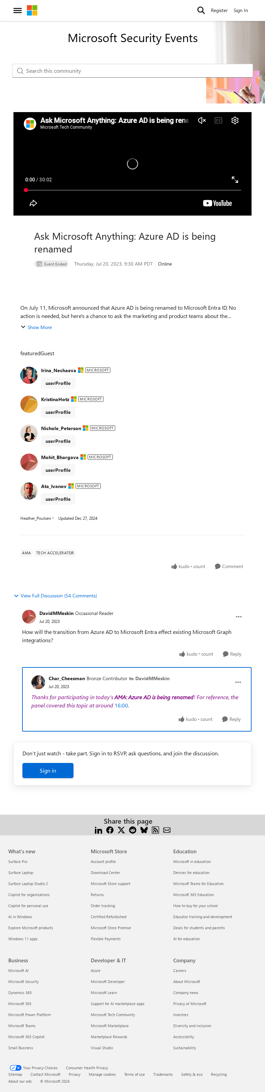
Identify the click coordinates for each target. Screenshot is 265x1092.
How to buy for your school (195, 905)
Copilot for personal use (28, 905)
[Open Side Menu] (17, 10)
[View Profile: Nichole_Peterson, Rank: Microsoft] (29, 433)
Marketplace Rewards (109, 1036)
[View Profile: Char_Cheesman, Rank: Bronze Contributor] (38, 682)
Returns (97, 894)
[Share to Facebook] (110, 829)
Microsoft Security (23, 981)
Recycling (219, 1074)
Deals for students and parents (199, 927)
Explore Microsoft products (30, 927)
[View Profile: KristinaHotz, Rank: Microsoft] (29, 404)
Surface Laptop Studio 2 (28, 883)
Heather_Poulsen (35, 518)
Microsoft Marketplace (110, 1025)
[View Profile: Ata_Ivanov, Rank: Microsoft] (29, 491)
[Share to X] (121, 829)
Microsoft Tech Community (113, 1014)
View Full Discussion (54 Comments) (59, 595)
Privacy (74, 1074)
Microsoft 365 (19, 1003)
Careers (179, 970)
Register (219, 10)
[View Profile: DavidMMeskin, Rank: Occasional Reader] (29, 617)
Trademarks (163, 1074)
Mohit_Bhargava (60, 457)
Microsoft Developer (108, 981)
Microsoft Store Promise (111, 927)
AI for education (186, 938)
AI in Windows (20, 916)
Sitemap (15, 1074)
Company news (185, 992)
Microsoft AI (18, 970)
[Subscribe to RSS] (155, 829)
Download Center (105, 872)
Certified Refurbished (108, 916)
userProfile (58, 383)
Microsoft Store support (110, 883)
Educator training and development (202, 916)
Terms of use (134, 1074)
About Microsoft (186, 981)
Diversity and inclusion (192, 1025)
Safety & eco (192, 1074)
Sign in (48, 770)
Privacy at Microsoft (189, 1003)
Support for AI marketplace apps (118, 1003)
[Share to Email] (166, 829)
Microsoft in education (192, 861)
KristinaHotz (55, 399)
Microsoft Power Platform (29, 1014)
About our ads (20, 1081)
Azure (95, 970)
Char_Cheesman (67, 678)
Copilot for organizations (29, 894)
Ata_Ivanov (54, 486)
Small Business (20, 1047)
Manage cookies (102, 1074)
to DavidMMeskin (149, 678)
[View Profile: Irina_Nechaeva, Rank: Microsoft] (29, 375)
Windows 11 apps (23, 938)
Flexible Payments (106, 938)
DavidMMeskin (56, 613)
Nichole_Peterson (61, 428)
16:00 (121, 705)
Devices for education (191, 872)
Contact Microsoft (45, 1074)
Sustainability (184, 1047)
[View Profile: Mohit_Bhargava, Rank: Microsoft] (29, 462)
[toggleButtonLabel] (239, 617)
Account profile (103, 861)
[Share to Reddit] (132, 829)
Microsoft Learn (104, 992)
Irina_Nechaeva (58, 370)
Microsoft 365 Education (193, 894)
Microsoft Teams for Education (198, 883)
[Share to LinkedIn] (98, 829)
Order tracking (103, 905)
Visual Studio (102, 1047)
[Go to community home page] (32, 10)
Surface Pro (17, 861)
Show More (40, 327)
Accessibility (183, 1036)
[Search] (201, 10)
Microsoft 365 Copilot (26, 1036)
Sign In (241, 10)
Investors (180, 1014)
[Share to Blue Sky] (144, 829)
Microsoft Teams (22, 1025)
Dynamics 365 (20, 992)
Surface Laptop (20, 872)
